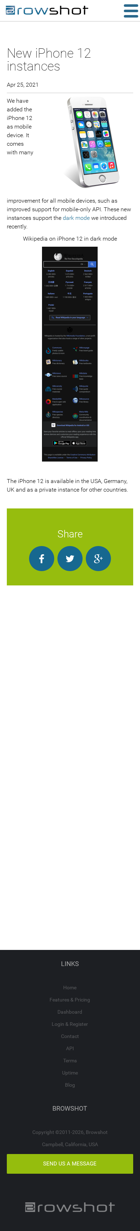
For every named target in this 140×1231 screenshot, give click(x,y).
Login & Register (70, 1024)
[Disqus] (70, 674)
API (70, 1048)
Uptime (70, 1072)
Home (69, 987)
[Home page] (47, 11)
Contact (70, 1036)
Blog (70, 1084)
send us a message (70, 1163)
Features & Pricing (70, 999)
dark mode (76, 217)
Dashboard (69, 1011)
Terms (70, 1060)
